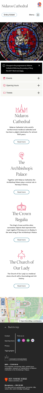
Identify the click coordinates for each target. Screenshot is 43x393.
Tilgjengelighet (9, 351)
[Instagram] (23, 340)
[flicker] (32, 340)
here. (22, 71)
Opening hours (10, 341)
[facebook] (19, 340)
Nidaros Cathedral (15, 6)
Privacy (7, 346)
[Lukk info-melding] (39, 65)
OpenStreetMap (26, 321)
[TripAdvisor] (28, 340)
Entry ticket (9, 14)
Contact (7, 336)
